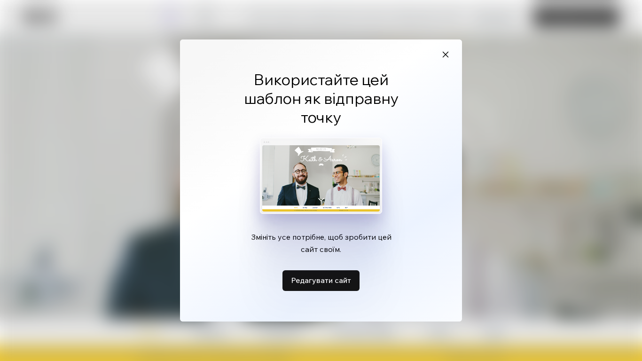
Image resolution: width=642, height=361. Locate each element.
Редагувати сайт (321, 280)
